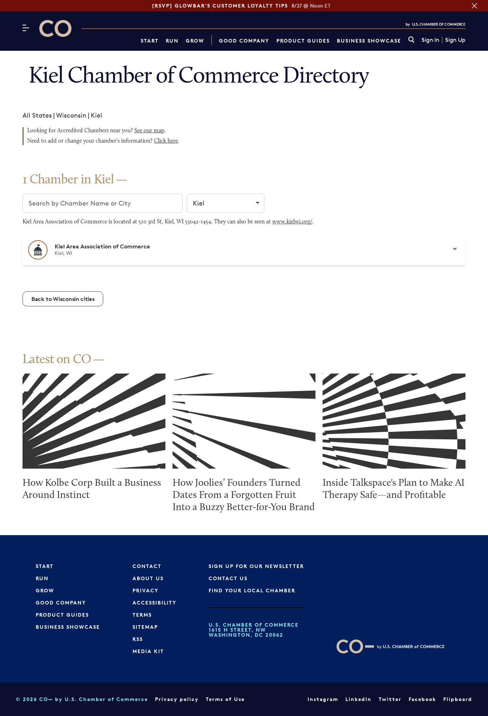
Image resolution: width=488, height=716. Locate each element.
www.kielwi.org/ (292, 222)
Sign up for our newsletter (256, 566)
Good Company (244, 41)
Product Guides (303, 41)
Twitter (390, 699)
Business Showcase (369, 41)
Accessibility (154, 602)
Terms (142, 615)
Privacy (146, 590)
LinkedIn (358, 699)
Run (172, 41)
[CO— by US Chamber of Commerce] (55, 28)
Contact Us (228, 578)
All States (37, 115)
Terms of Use (225, 699)
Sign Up (455, 40)
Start (150, 41)
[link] (411, 40)
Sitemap (145, 627)
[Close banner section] (474, 5)
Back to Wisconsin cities (62, 298)
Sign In (430, 40)
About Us (148, 578)
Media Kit (148, 651)
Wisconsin (71, 115)
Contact (147, 566)
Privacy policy (177, 699)
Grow (195, 41)
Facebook (422, 699)
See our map (149, 131)
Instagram (323, 699)
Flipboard (457, 699)
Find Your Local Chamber (252, 590)
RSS (138, 639)
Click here (166, 141)
